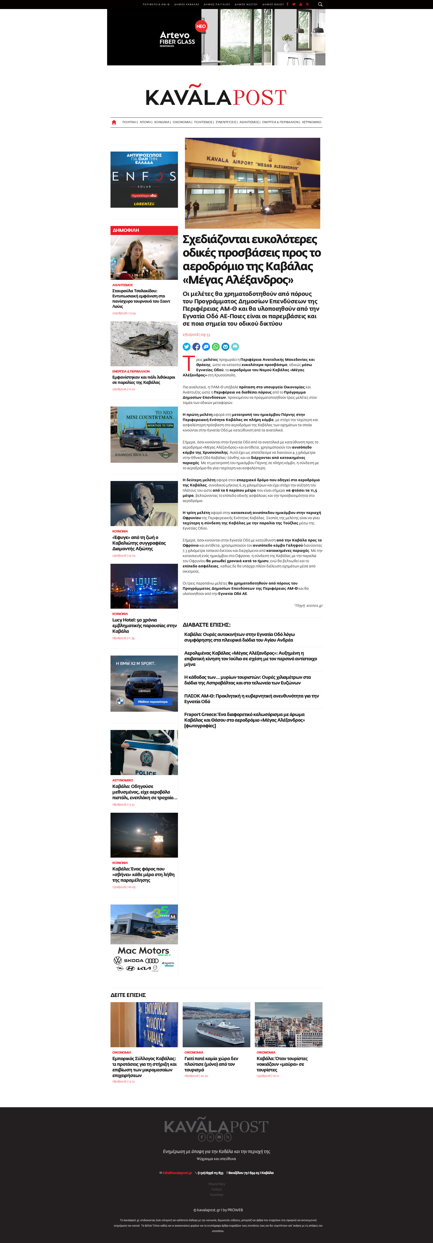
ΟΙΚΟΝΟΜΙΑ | (182, 122)
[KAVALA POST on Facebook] (201, 1137)
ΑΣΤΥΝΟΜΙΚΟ (311, 122)
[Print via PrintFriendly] (235, 347)
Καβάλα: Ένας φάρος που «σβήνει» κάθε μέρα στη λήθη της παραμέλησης (143, 875)
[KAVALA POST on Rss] (227, 1137)
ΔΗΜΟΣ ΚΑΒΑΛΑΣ (186, 4)
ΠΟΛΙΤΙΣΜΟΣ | (204, 122)
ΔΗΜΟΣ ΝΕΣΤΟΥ (246, 4)
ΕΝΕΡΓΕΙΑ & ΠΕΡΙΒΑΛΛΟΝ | (281, 122)
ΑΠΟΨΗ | (146, 122)
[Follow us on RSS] (307, 4)
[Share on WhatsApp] (216, 347)
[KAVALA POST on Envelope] (219, 1137)
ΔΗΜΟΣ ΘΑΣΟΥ (273, 4)
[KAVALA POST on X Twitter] (210, 1137)
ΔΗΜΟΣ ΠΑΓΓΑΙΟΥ (217, 4)
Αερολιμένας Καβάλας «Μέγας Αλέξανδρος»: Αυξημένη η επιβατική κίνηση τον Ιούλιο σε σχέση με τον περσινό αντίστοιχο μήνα (250, 659)
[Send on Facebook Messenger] (206, 347)
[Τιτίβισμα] (187, 347)
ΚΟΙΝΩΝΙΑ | (162, 122)
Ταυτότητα (216, 1195)
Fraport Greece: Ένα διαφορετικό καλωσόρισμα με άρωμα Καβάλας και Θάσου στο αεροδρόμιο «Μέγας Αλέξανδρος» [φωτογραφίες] (244, 720)
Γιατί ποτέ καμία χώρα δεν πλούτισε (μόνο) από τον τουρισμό (211, 1064)
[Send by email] (225, 347)
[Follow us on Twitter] (295, 4)
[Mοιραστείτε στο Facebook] (196, 347)
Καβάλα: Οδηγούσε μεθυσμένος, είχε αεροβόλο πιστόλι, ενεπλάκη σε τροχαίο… (144, 792)
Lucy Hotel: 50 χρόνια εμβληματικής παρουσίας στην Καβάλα (144, 626)
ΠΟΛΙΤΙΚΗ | (130, 122)
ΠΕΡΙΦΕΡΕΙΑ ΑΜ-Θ (156, 4)
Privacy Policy (216, 1184)
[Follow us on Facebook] (289, 4)
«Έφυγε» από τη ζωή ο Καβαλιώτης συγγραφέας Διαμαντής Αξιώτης (139, 543)
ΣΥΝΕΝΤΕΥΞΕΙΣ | (226, 122)
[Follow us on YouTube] (302, 4)
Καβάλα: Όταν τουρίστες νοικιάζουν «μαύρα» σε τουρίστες (282, 1064)
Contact (216, 1189)
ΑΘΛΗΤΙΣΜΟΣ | (250, 122)
